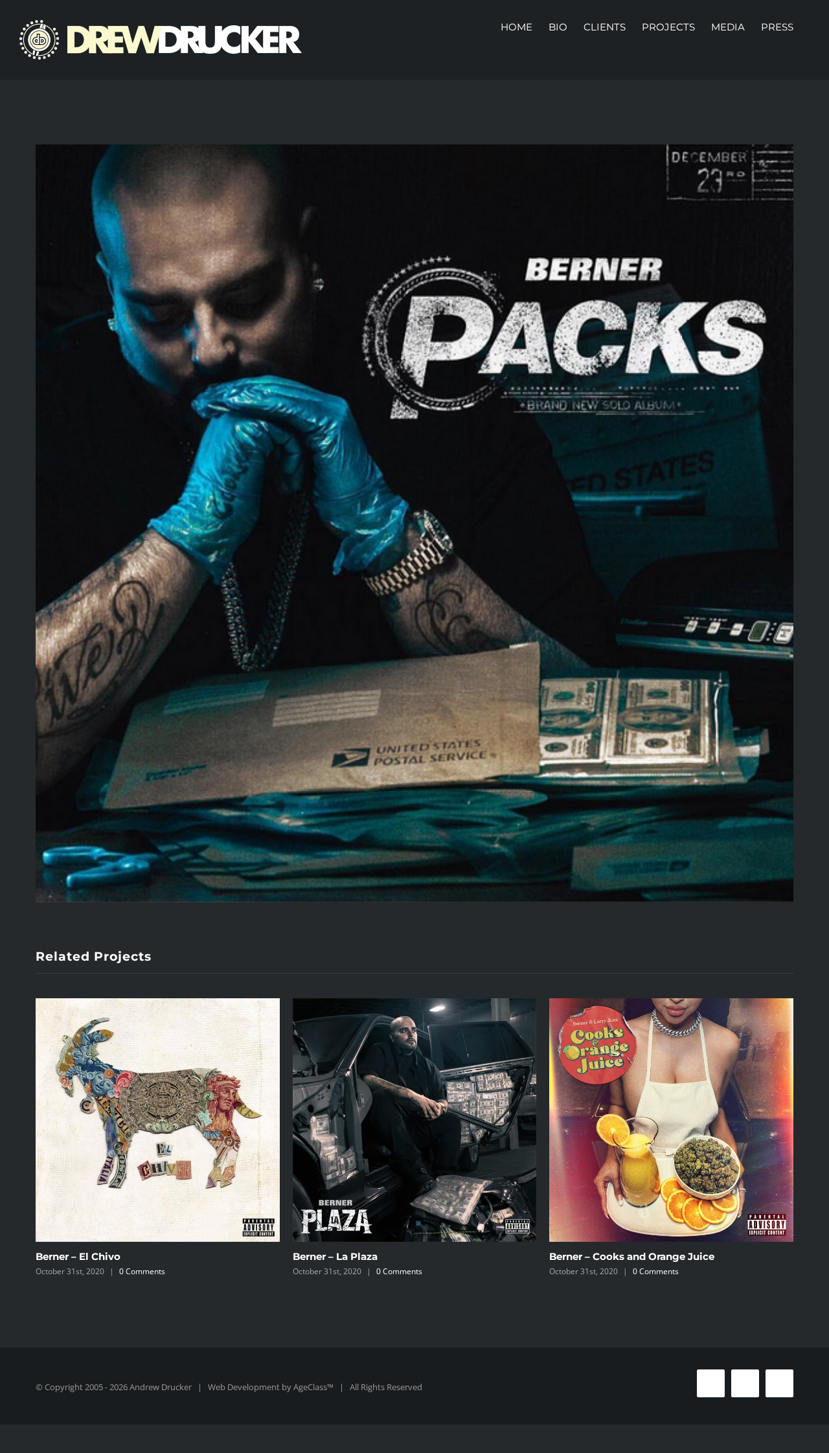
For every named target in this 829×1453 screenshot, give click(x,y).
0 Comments (142, 1271)
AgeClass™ (313, 1387)
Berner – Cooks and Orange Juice (631, 1256)
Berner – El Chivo (78, 1256)
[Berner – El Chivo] (158, 1120)
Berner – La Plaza (335, 1256)
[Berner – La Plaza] (415, 1120)
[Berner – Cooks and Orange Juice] (671, 1120)
